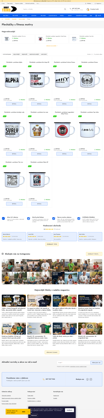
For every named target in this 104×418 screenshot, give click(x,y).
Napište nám (56, 395)
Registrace (99, 3)
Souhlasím (69, 410)
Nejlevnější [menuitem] (16, 54)
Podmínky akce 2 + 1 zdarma (34, 401)
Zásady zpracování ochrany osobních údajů (11, 398)
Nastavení (34, 415)
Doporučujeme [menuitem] (7, 54)
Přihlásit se (96, 362)
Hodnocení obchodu (52, 225)
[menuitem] (6, 15)
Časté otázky (10, 3)
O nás (3, 3)
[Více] (98, 15)
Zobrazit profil (93, 254)
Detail (14, 104)
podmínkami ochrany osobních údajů (78, 366)
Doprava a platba (19, 3)
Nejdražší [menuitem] (24, 54)
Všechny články (52, 352)
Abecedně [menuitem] (44, 54)
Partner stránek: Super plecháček (9, 403)
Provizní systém (5, 401)
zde (31, 412)
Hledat (65, 9)
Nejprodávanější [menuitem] (34, 54)
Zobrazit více (52, 244)
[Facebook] (87, 379)
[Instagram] (91, 379)
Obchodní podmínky (29, 3)
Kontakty (55, 398)
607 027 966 (76, 8)
